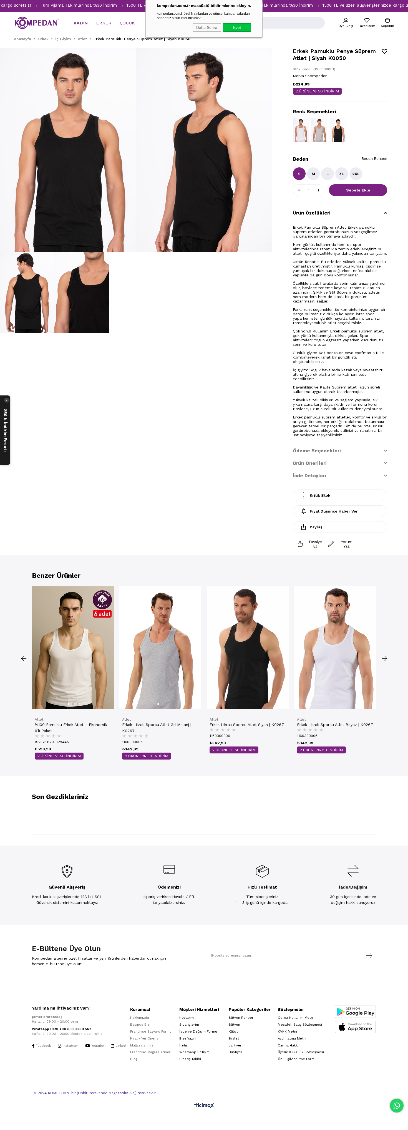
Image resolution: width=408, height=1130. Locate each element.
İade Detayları (309, 475)
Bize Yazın (187, 1038)
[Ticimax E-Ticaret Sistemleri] (204, 1106)
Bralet (234, 1038)
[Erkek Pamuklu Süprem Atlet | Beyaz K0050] (301, 130)
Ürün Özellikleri (312, 213)
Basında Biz (139, 1024)
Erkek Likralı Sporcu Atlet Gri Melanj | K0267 (156, 727)
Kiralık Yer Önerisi (144, 1038)
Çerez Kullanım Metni (296, 1018)
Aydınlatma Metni (292, 1038)
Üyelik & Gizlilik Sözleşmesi (301, 1052)
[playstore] (355, 1011)
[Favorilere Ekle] (384, 51)
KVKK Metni (287, 1031)
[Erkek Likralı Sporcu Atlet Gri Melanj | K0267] (160, 647)
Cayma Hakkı (288, 1045)
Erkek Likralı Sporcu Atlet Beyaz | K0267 (335, 724)
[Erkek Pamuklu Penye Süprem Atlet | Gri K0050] (319, 130)
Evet (237, 27)
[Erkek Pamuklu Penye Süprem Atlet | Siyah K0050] (338, 130)
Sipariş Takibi (190, 1059)
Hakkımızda (139, 1018)
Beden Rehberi (374, 158)
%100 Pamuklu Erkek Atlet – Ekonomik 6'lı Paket (71, 727)
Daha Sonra (206, 27)
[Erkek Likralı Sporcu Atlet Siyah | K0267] (248, 647)
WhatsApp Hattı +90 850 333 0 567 (61, 1029)
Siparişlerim (189, 1024)
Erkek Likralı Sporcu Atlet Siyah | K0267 (247, 724)
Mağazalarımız (141, 1045)
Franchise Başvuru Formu (151, 1031)
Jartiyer (235, 1045)
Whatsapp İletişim (194, 1052)
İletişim (185, 1045)
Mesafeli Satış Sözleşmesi (300, 1024)
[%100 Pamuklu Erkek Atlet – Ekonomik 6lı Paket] (73, 647)
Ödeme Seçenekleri (317, 450)
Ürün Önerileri (310, 463)
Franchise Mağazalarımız (150, 1052)
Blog (133, 1059)
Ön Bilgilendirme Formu (297, 1059)
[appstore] (355, 1027)
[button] (68, 704)
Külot (233, 1031)
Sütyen (234, 1024)
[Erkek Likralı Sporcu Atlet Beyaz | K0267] (335, 647)
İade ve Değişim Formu (198, 1031)
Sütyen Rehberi (241, 1018)
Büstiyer (235, 1052)
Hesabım (186, 1018)
